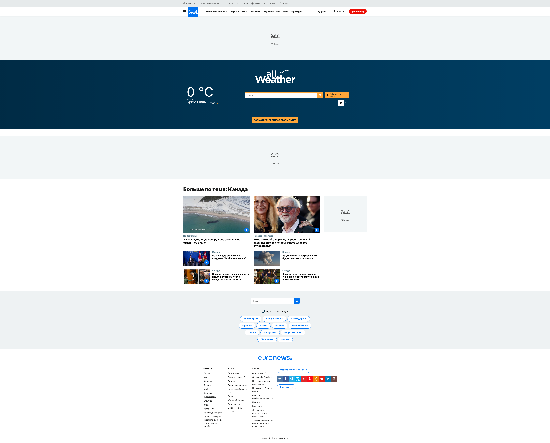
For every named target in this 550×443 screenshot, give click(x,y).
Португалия (270, 332)
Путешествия (271, 11)
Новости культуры (263, 236)
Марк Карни (267, 339)
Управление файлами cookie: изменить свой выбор (262, 423)
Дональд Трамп (298, 318)
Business (256, 11)
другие (255, 368)
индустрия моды (292, 332)
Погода (231, 381)
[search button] (281, 3)
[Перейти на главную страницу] (193, 12)
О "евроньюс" (259, 373)
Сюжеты (207, 368)
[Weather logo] (275, 77)
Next (285, 11)
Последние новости (216, 11)
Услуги (231, 368)
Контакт (256, 402)
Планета (207, 385)
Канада (216, 252)
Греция (252, 332)
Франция (247, 325)
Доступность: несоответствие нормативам (260, 413)
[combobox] (295, 3)
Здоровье (208, 393)
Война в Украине (274, 318)
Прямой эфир (357, 11)
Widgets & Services (237, 400)
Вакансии (257, 406)
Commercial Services (262, 377)
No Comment (190, 236)
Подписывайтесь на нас (292, 369)
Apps (230, 396)
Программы (209, 408)
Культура (296, 11)
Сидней (285, 339)
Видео (206, 404)
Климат (286, 252)
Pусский (189, 3)
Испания (279, 325)
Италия (263, 325)
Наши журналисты (212, 412)
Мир (244, 11)
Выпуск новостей (236, 377)
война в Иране (251, 318)
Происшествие (300, 325)
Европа (235, 11)
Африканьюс (234, 404)
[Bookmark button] (217, 102)
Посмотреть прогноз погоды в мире (275, 120)
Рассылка (285, 387)
